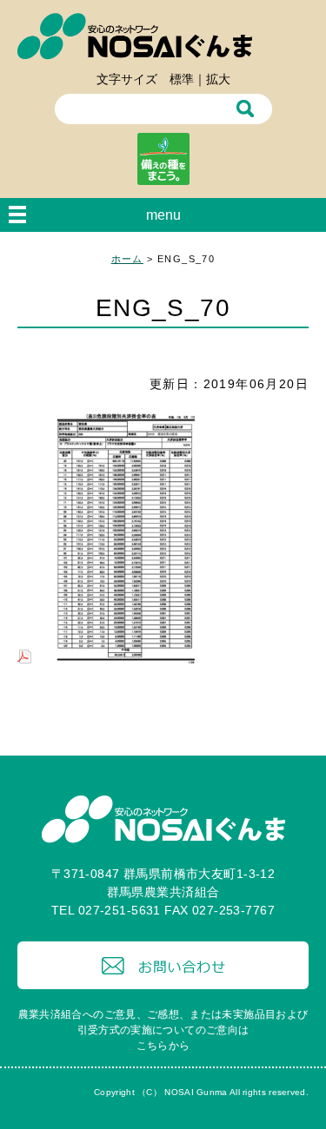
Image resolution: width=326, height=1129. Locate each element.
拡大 (218, 79)
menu (163, 215)
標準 (182, 79)
